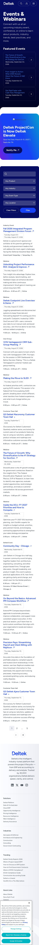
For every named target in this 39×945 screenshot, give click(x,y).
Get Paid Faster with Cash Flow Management (15, 92)
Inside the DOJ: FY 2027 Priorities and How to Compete (15, 507)
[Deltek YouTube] (22, 785)
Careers (6, 900)
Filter (28, 210)
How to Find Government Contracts (15, 867)
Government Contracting (12, 846)
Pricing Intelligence (10, 813)
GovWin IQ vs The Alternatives (13, 881)
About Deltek (7, 894)
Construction (7, 840)
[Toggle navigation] (33, 3)
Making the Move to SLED (16, 378)
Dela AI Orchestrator (10, 805)
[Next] (22, 735)
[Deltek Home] (9, 3)
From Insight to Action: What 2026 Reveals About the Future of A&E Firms (15, 75)
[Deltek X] (17, 785)
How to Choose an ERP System (14, 864)
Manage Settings (16, 929)
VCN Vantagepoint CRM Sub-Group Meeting (17, 343)
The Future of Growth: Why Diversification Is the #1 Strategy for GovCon (15, 57)
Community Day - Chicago (16, 546)
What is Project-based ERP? (13, 862)
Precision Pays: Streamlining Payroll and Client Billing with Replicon (17, 645)
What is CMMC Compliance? (13, 870)
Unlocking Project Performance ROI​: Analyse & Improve (18, 265)
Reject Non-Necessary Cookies (16, 935)
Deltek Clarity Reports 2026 (12, 859)
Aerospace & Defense (10, 835)
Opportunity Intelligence (11, 810)
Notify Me (11, 150)
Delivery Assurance (10, 821)
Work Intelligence (9, 819)
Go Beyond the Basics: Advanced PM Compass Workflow (19, 599)
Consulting (7, 843)
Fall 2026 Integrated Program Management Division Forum (17, 229)
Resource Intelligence (11, 816)
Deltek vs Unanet (9, 878)
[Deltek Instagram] (26, 785)
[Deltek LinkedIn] (12, 785)
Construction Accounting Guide (14, 875)
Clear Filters (11, 210)
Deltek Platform (8, 802)
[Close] (29, 903)
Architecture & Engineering (12, 837)
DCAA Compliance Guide (12, 873)
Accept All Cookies (16, 941)
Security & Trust (8, 897)
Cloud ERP (6, 808)
